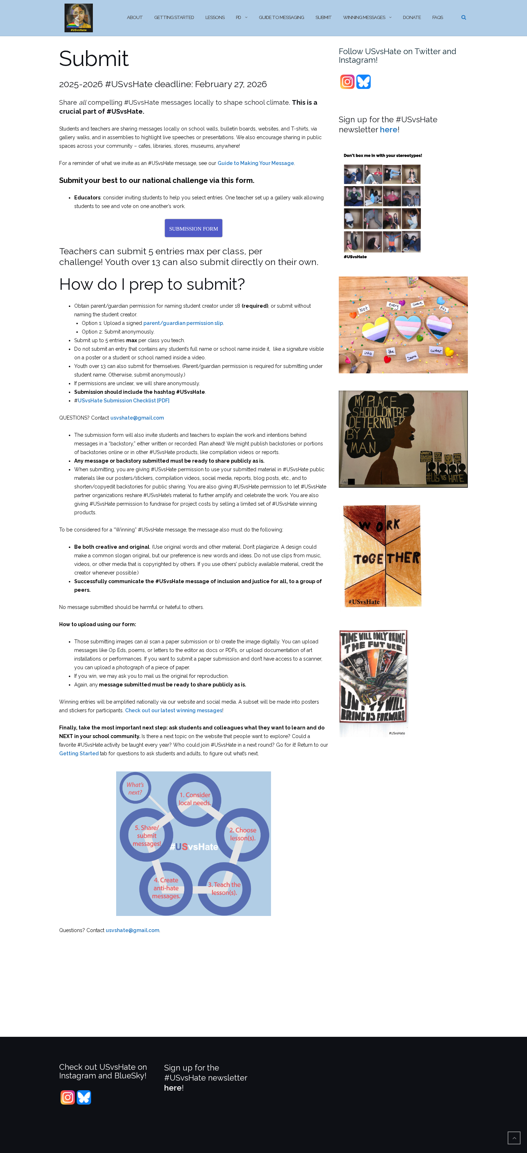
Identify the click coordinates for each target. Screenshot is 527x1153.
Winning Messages (364, 17)
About (135, 17)
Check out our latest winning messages (173, 710)
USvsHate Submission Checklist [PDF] (124, 400)
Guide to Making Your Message (256, 163)
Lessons (214, 17)
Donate (412, 17)
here (389, 129)
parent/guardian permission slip (183, 323)
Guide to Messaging (281, 17)
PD (238, 17)
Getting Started (174, 17)
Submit (323, 17)
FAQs (437, 17)
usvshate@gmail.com (137, 418)
